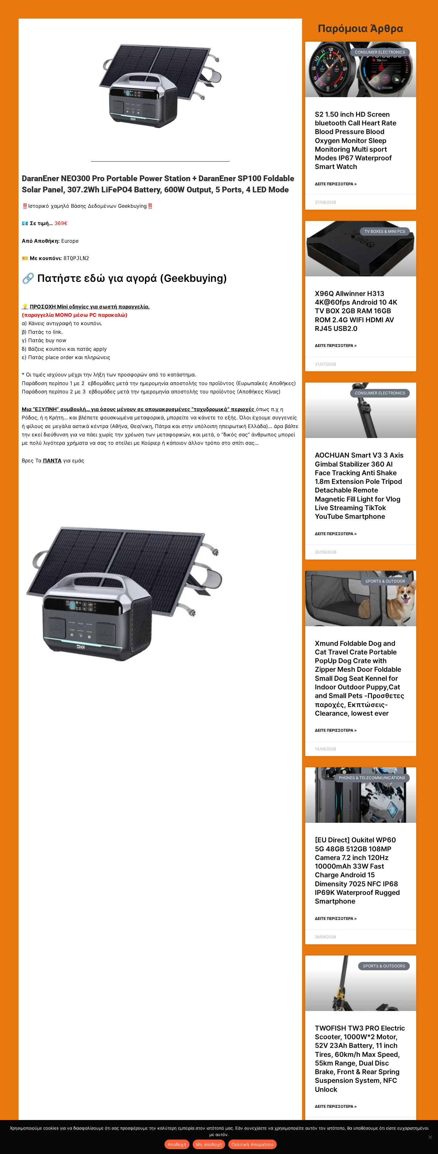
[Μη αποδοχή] (430, 1137)
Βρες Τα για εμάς (53, 460)
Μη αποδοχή (209, 1144)
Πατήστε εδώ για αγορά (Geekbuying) (132, 278)
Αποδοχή (177, 1144)
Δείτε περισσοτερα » (336, 183)
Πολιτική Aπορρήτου (253, 1144)
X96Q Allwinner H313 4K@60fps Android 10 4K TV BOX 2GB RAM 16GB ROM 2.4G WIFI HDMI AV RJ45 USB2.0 (356, 311)
